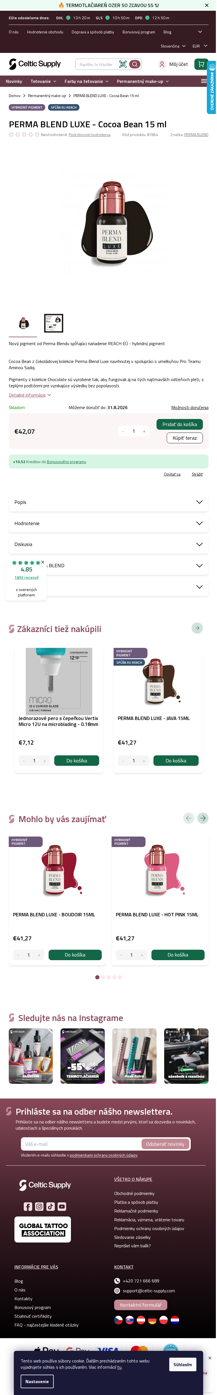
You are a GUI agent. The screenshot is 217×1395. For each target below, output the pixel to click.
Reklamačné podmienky (136, 1211)
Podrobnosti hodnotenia (89, 134)
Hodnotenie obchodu (45, 32)
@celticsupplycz (50, 1206)
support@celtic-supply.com (149, 1290)
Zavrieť (50, 474)
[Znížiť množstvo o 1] (123, 431)
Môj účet (178, 64)
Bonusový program (139, 32)
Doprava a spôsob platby (93, 32)
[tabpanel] (57, 899)
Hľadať (134, 64)
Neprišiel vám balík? (132, 1246)
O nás (14, 32)
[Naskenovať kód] (123, 64)
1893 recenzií (26, 577)
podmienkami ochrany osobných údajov (104, 1155)
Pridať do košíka (179, 424)
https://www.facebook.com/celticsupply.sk (28, 1206)
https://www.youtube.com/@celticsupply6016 (62, 1206)
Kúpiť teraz (185, 438)
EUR (196, 46)
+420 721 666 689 (141, 1281)
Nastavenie (37, 1381)
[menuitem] (14, 81)
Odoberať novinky (165, 1144)
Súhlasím (182, 1364)
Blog (167, 32)
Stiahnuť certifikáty (33, 1316)
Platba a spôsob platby (136, 1202)
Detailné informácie (27, 395)
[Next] (203, 818)
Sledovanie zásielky (132, 1237)
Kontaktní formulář (140, 1305)
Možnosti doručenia (190, 407)
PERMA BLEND (196, 134)
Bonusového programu (66, 462)
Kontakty (23, 1298)
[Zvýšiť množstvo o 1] (144, 431)
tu (119, 1367)
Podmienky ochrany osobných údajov (149, 1228)
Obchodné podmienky (134, 1193)
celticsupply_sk (39, 1206)
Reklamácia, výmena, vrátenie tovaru (149, 1219)
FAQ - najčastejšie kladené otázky (46, 1325)
